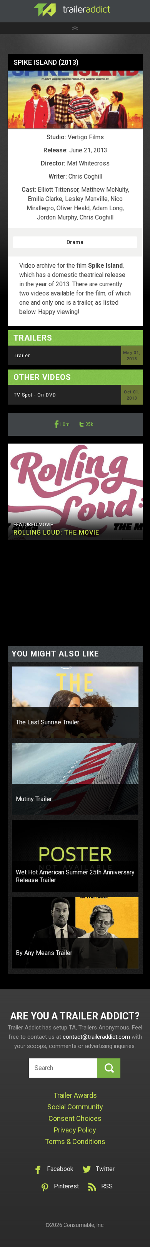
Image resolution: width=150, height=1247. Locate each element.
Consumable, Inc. (84, 1225)
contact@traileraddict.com (96, 1036)
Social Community (75, 1107)
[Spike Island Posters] (75, 99)
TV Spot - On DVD (35, 395)
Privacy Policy (75, 1130)
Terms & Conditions (75, 1141)
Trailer (22, 355)
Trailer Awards (75, 1095)
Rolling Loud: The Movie (56, 532)
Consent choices (75, 1118)
